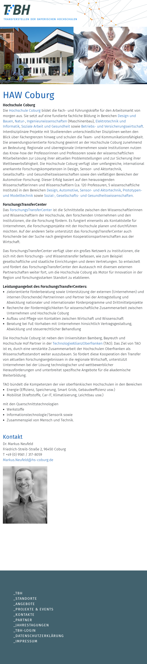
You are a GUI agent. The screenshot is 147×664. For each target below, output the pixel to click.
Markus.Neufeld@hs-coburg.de (28, 460)
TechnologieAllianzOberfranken (78, 343)
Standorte (26, 598)
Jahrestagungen (32, 625)
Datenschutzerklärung (40, 636)
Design (52, 190)
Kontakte (25, 615)
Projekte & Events (35, 609)
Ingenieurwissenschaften (47, 121)
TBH (19, 593)
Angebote (25, 604)
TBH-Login (25, 630)
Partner (24, 620)
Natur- (20, 121)
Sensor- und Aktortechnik (100, 190)
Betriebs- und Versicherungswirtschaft (112, 126)
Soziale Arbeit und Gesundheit (45, 126)
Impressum (27, 641)
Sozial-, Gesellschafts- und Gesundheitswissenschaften (88, 195)
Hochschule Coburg (25, 110)
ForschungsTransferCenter (31, 210)
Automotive (68, 190)
